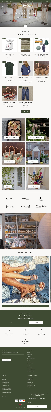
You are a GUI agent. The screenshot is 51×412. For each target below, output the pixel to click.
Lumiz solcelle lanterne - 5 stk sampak (42, 55)
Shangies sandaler (11, 137)
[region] (25, 15)
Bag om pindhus (30, 362)
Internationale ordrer (31, 369)
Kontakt (28, 360)
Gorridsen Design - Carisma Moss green (9, 78)
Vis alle (25, 111)
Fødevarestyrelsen (30, 371)
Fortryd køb (29, 356)
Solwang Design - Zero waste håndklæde (25, 55)
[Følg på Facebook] (2, 396)
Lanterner (33, 161)
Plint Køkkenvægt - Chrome (9, 55)
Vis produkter (25, 305)
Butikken (28, 364)
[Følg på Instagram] (5, 396)
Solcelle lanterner (36, 137)
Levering (28, 352)
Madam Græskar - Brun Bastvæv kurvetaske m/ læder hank (41, 79)
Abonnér (6, 359)
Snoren (8, 186)
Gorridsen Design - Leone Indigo (25, 78)
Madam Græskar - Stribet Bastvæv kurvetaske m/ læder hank (9, 104)
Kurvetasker (9, 161)
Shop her (25, 20)
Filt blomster (34, 186)
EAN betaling (29, 367)
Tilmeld (37, 406)
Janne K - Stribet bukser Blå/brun (25, 103)
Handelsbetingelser (31, 358)
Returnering (29, 354)
